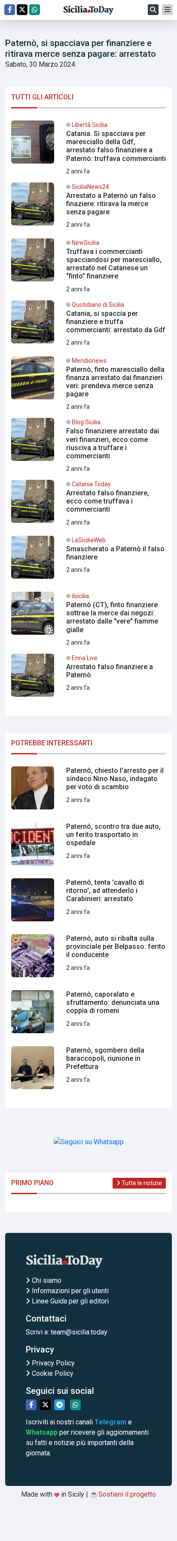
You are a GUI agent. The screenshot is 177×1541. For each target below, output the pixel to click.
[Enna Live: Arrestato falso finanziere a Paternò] (88, 679)
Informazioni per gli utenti (69, 1291)
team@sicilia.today (79, 1332)
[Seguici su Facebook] (9, 9)
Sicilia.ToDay (88, 9)
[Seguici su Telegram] (59, 1404)
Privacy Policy (52, 1363)
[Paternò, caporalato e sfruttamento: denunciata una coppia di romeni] (88, 1015)
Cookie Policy (51, 1373)
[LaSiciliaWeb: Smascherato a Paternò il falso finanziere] (88, 561)
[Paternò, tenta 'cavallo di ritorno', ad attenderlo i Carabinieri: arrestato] (88, 903)
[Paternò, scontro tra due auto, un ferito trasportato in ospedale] (88, 847)
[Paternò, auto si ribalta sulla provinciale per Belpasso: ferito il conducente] (88, 959)
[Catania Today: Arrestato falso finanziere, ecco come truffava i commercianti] (88, 505)
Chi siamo (45, 1280)
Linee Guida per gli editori (69, 1301)
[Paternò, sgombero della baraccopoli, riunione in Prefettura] (88, 1071)
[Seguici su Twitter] (22, 9)
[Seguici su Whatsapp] (34, 9)
